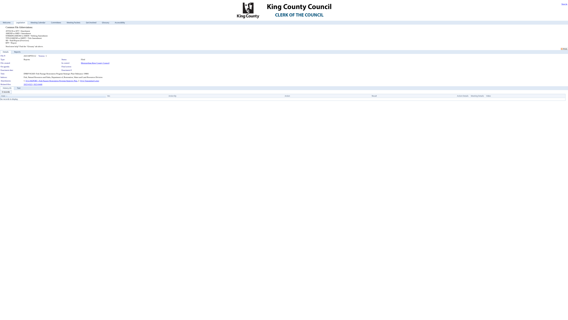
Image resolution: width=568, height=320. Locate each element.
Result (374, 96)
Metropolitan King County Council (95, 63)
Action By (172, 96)
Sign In (564, 4)
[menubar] (6, 92)
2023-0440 (37, 84)
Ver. (108, 96)
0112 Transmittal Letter (89, 81)
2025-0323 (28, 84)
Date (3, 96)
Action (287, 96)
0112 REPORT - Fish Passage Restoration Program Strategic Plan (51, 81)
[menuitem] (6, 92)
